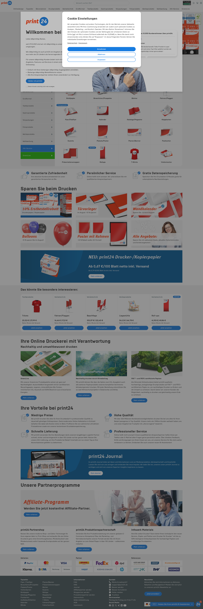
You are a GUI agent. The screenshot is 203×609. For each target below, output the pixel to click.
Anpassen (101, 60)
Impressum (82, 43)
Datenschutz (72, 43)
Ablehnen (101, 54)
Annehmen (101, 49)
